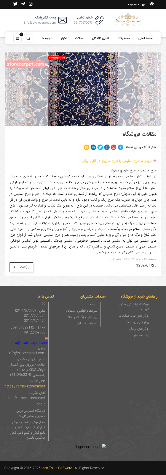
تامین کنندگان (100, 38)
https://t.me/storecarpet (25, 386)
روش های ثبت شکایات (134, 316)
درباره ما (47, 38)
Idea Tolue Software (56, 468)
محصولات (124, 38)
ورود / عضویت (136, 4)
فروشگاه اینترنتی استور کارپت (134, 307)
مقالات (79, 38)
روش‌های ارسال (139, 329)
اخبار (64, 38)
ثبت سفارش (141, 335)
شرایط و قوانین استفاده (81, 311)
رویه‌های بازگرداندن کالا (82, 317)
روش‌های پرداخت (137, 322)
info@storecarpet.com (29, 343)
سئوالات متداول (87, 324)
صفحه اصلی (145, 38)
